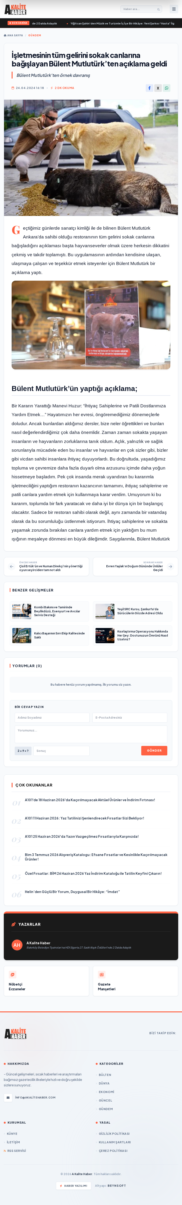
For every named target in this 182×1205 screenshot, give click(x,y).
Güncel (105, 1100)
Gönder (154, 750)
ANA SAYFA (15, 35)
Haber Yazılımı (75, 1185)
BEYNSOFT (117, 1185)
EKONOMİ (106, 1092)
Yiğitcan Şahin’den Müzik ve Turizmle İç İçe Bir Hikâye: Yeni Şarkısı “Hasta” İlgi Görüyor (111, 23)
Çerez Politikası (113, 1151)
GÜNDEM (34, 35)
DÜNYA (104, 1083)
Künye (12, 1133)
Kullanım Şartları (115, 1142)
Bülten (105, 1075)
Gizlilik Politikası (114, 1133)
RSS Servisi (16, 1151)
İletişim (13, 1142)
